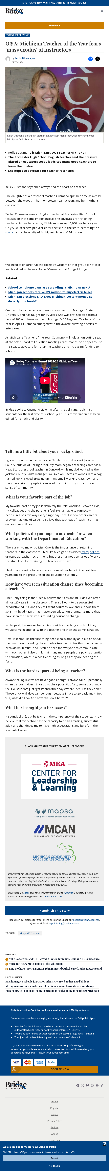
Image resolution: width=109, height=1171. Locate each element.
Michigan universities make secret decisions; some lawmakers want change (50, 986)
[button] (104, 1144)
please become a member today (41, 1049)
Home (54, 1101)
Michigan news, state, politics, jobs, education (36, 963)
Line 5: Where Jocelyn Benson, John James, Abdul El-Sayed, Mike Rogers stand (55, 968)
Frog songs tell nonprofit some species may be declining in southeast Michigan (52, 990)
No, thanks (54, 1165)
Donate (54, 25)
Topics (54, 1114)
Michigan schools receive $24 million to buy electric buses (50, 292)
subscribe (68, 892)
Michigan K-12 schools (29, 933)
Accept (54, 1158)
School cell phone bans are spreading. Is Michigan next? (49, 287)
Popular (54, 1108)
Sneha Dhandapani (25, 58)
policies (94, 552)
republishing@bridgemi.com (64, 923)
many (85, 552)
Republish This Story (54, 910)
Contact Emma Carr (52, 896)
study (9, 232)
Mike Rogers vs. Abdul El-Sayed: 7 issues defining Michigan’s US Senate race (54, 959)
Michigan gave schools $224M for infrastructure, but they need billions (47, 981)
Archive (54, 1127)
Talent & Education (17, 35)
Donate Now (60, 1069)
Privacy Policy (54, 1121)
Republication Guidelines (86, 919)
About (26, 892)
